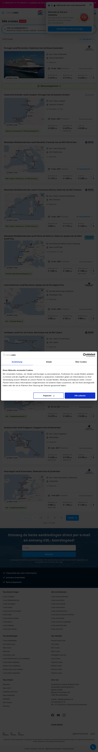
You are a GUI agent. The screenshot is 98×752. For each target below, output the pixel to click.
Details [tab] (49, 362)
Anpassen (47, 396)
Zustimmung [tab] (17, 362)
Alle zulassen (80, 396)
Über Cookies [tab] (81, 362)
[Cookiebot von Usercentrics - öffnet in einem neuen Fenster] (84, 355)
